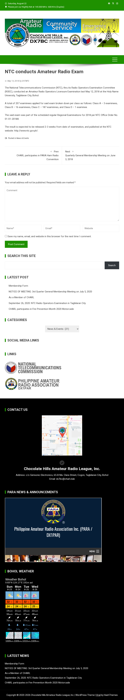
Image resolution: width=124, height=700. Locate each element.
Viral (98, 695)
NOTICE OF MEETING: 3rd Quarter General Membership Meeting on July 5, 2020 (50, 291)
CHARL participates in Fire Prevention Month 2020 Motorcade (41, 309)
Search (112, 265)
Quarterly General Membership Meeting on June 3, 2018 (90, 155)
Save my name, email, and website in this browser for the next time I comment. (49, 236)
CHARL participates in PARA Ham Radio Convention (38, 155)
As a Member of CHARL (21, 297)
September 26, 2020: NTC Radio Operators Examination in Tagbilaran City (47, 303)
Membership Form (18, 285)
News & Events (22, 138)
